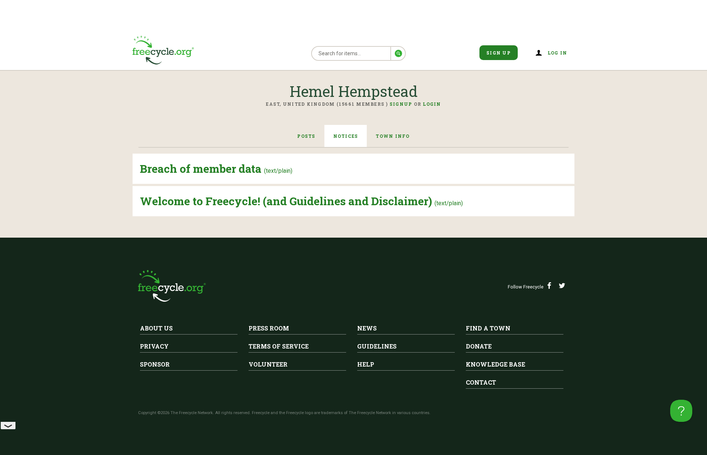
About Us (156, 328)
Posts (306, 136)
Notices (345, 136)
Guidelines (377, 346)
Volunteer (268, 364)
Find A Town (488, 328)
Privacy (154, 346)
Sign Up (498, 53)
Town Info (392, 136)
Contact (481, 382)
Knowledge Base (495, 364)
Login (432, 104)
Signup (401, 104)
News (367, 328)
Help (365, 364)
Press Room (269, 328)
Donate (479, 346)
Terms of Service (279, 346)
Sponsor (155, 364)
